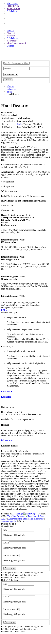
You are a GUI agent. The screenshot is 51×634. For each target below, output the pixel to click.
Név (5, 530)
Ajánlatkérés (12, 11)
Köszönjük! (6, 572)
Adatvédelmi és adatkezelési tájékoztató (26, 519)
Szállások (11, 35)
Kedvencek (12, 41)
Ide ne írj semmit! (11, 555)
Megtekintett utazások (16, 43)
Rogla (9, 91)
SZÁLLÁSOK (13, 8)
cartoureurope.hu (8, 521)
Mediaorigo (17, 513)
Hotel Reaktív (7, 112)
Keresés (8, 80)
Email (6, 543)
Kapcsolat (6, 397)
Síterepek (11, 33)
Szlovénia (11, 89)
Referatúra (6, 391)
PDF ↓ (4, 310)
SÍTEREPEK (13, 6)
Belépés (10, 46)
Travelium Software (16, 516)
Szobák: (4, 222)
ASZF (4, 519)
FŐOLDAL (12, 3)
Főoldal (10, 30)
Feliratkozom (7, 440)
